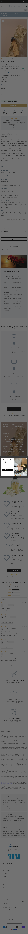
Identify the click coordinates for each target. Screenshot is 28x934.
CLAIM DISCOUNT (7, 469)
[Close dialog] (26, 458)
